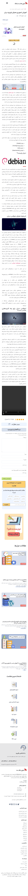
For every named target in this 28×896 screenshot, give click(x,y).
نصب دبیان (22, 61)
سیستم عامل (17, 496)
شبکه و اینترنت (16, 501)
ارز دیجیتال (23, 501)
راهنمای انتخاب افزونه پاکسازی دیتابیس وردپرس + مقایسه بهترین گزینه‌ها (14, 622)
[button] (7, 3)
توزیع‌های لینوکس (16, 263)
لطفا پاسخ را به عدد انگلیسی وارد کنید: (19, 470)
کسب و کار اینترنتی (17, 498)
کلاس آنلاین (10, 496)
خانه (25, 9)
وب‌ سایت (24, 465)
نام (25, 454)
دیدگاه (24, 437)
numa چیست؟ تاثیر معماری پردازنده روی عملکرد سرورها (14, 580)
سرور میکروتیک (14, 726)
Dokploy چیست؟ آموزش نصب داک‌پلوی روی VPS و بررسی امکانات (14, 664)
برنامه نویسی (9, 498)
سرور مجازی (11, 92)
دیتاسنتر (23, 498)
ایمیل (24, 459)
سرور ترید (14, 714)
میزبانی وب (23, 496)
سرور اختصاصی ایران (14, 702)
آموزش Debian (5, 19)
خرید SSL (14, 739)
